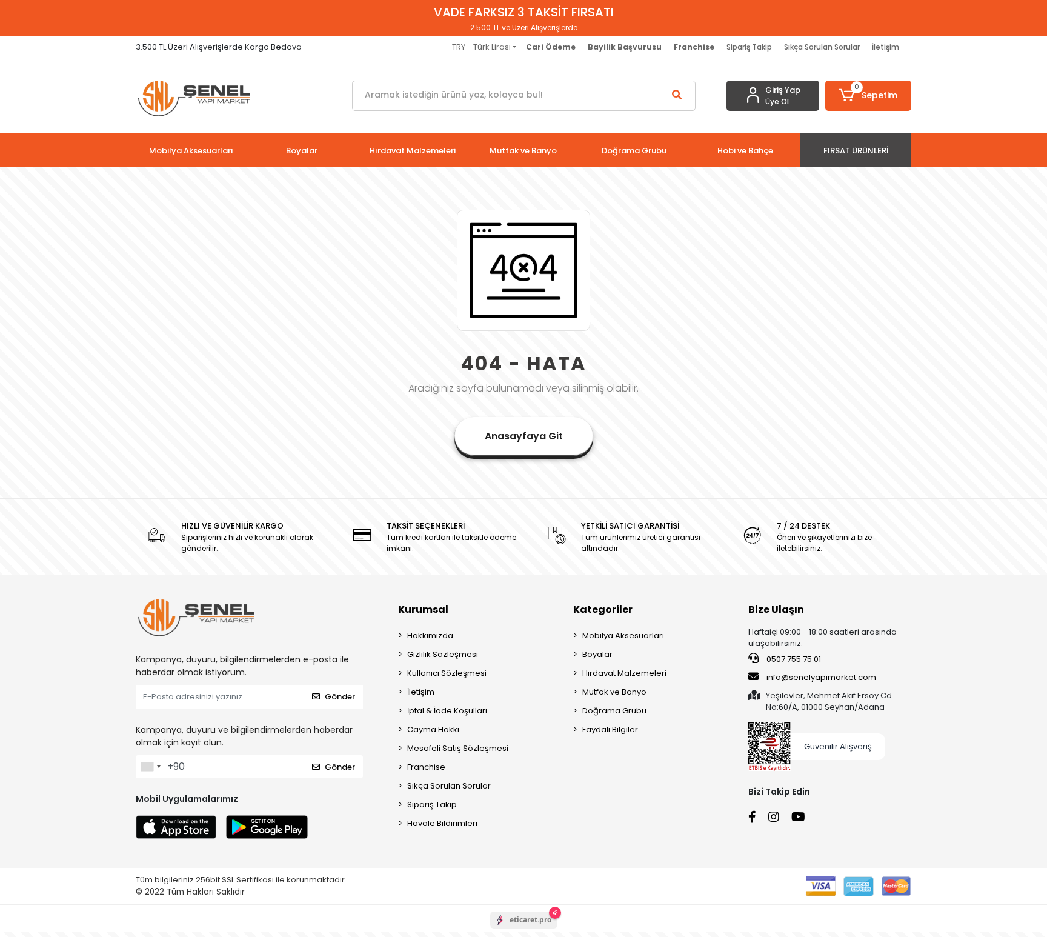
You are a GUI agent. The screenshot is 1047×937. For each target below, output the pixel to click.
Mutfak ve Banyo (614, 692)
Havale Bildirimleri (442, 823)
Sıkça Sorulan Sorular (822, 47)
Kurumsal (423, 609)
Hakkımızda (430, 635)
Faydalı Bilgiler (610, 729)
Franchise (426, 767)
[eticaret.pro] (523, 930)
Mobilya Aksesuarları (623, 635)
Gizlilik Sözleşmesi (442, 654)
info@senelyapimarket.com (820, 677)
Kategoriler (603, 609)
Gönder (340, 696)
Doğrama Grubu (614, 710)
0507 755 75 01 (793, 659)
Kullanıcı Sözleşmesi (447, 673)
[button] (868, 96)
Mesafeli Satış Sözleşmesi (457, 748)
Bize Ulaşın (776, 609)
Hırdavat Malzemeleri (624, 673)
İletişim (885, 47)
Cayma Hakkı (433, 729)
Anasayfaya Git (524, 436)
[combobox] (150, 767)
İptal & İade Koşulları (447, 710)
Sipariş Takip (749, 47)
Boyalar (597, 654)
